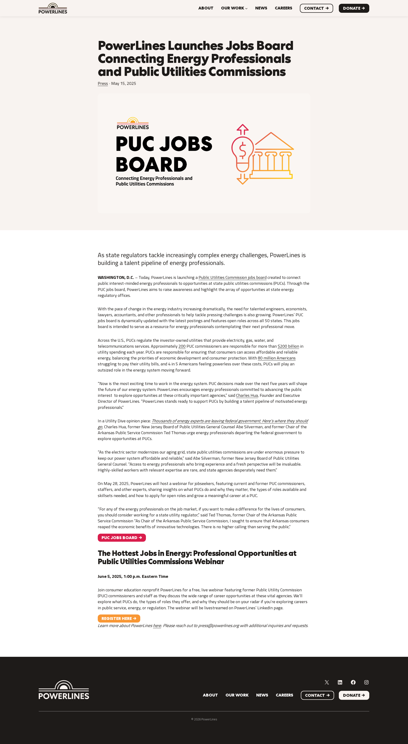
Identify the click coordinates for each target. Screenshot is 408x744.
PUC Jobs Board (119, 538)
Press (103, 83)
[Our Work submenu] (246, 8)
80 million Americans (277, 358)
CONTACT (314, 8)
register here (117, 618)
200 (182, 346)
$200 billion (288, 346)
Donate (351, 8)
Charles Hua (247, 395)
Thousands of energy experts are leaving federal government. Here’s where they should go (203, 424)
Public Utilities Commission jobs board (233, 277)
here (157, 625)
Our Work (232, 8)
